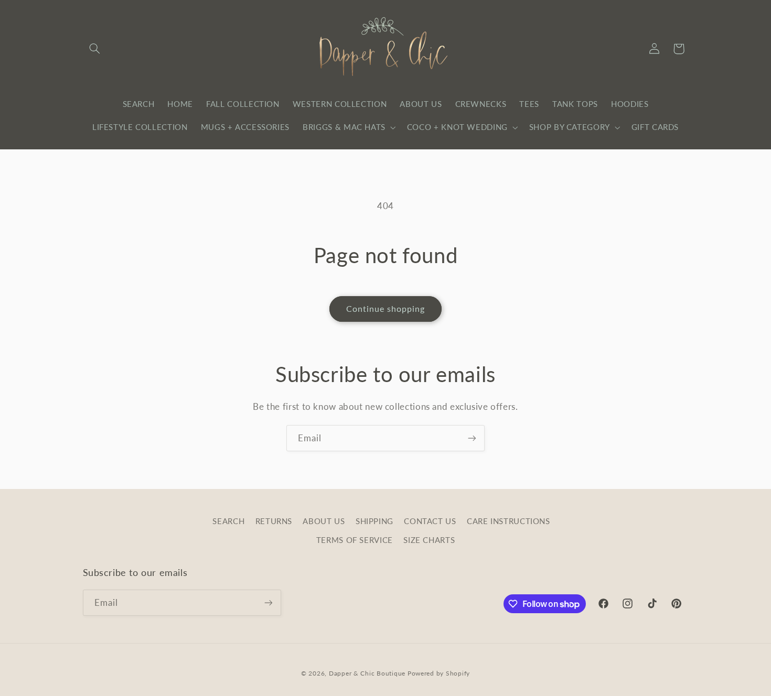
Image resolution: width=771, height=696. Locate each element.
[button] (95, 49)
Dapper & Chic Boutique (367, 673)
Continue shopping (385, 308)
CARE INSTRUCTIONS (508, 521)
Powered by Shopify (439, 673)
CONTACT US (430, 521)
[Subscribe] (472, 438)
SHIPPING (374, 521)
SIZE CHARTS (429, 540)
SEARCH (228, 521)
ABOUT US (324, 521)
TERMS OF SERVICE (354, 540)
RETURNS (273, 521)
